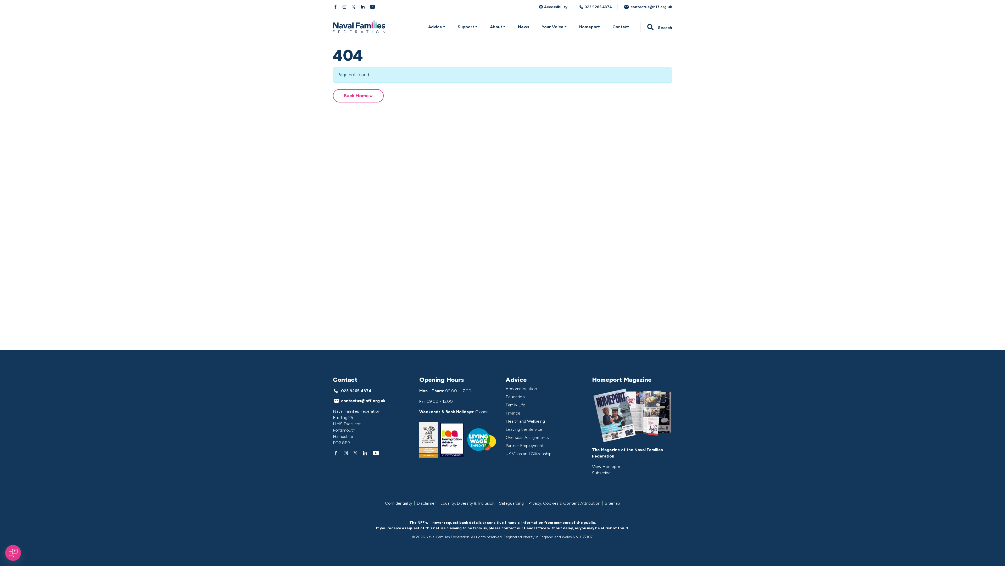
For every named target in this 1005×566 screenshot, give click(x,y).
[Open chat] (13, 553)
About (496, 26)
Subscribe (601, 472)
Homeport (589, 26)
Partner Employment (525, 445)
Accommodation (521, 388)
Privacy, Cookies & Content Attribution (564, 503)
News (523, 26)
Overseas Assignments (527, 437)
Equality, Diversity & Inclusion (467, 503)
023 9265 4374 (598, 7)
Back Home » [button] (358, 96)
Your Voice (552, 26)
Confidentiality (398, 503)
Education (515, 396)
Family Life (515, 404)
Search (664, 27)
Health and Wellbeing (525, 421)
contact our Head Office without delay (537, 528)
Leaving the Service (524, 429)
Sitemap (612, 503)
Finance (513, 413)
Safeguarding (511, 503)
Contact (620, 26)
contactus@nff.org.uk (651, 7)
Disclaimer (426, 503)
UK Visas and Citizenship (528, 453)
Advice (435, 26)
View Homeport (607, 466)
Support (466, 26)
